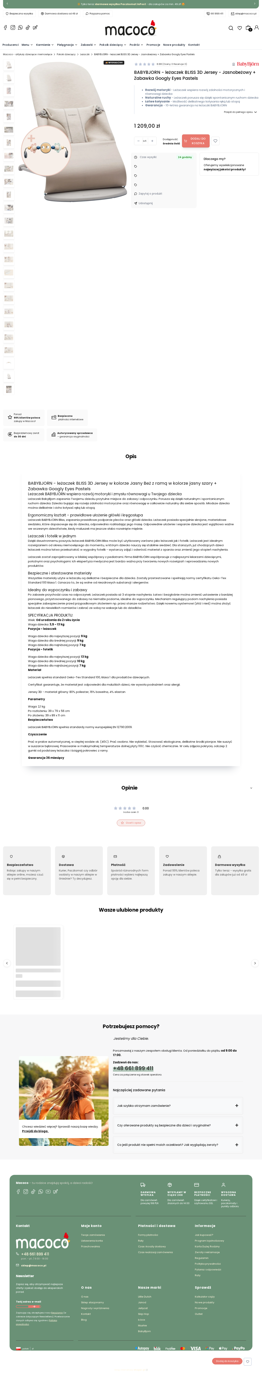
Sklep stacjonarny (92, 1302)
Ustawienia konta (92, 1241)
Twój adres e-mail (28, 1301)
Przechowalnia (90, 1246)
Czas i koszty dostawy (152, 1246)
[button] (215, 141)
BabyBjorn (144, 1331)
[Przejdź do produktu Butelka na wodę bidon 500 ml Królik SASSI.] (38, 949)
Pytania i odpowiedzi (208, 1269)
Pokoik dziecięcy (66, 54)
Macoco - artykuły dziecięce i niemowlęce (27, 54)
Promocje (201, 1308)
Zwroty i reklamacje (207, 1252)
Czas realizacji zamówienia (155, 1252)
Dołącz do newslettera (34, 1306)
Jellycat (143, 1308)
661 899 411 (217, 13)
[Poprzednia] (7, 4)
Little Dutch (144, 1296)
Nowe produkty (204, 1302)
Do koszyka (38, 993)
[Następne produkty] (255, 963)
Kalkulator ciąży (205, 1296)
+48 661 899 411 (133, 1068)
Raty (140, 1241)
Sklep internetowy (129, 1369)
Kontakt (86, 1314)
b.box (141, 1320)
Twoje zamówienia (93, 1235)
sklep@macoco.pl (245, 13)
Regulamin (57, 1312)
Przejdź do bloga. (35, 1131)
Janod (142, 1302)
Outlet (199, 1314)
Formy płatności (148, 1235)
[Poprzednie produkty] (7, 963)
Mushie (142, 1325)
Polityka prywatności (208, 1264)
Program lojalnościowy (209, 1241)
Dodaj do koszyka (198, 141)
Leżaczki (85, 54)
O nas (85, 1296)
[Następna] (254, 4)
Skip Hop (143, 1314)
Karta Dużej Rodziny (207, 1246)
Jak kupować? (204, 1235)
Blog (84, 1320)
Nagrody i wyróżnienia (95, 1308)
